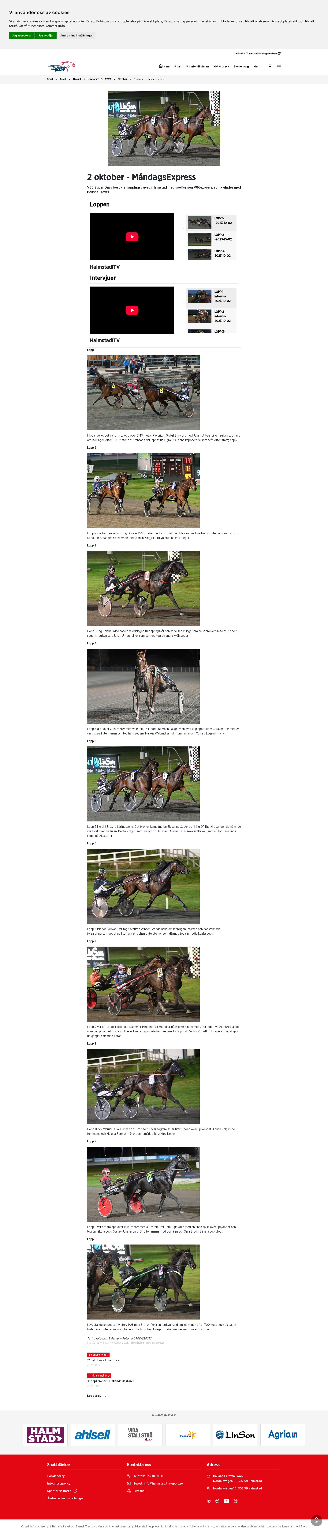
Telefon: (148, 1476)
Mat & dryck (221, 66)
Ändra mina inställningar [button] (76, 35)
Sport (177, 66)
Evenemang (241, 66)
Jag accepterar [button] (22, 35)
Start (50, 79)
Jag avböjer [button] (46, 35)
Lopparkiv (93, 79)
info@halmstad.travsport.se (147, 1343)
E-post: (158, 1483)
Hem (166, 66)
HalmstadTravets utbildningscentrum (257, 53)
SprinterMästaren (197, 66)
